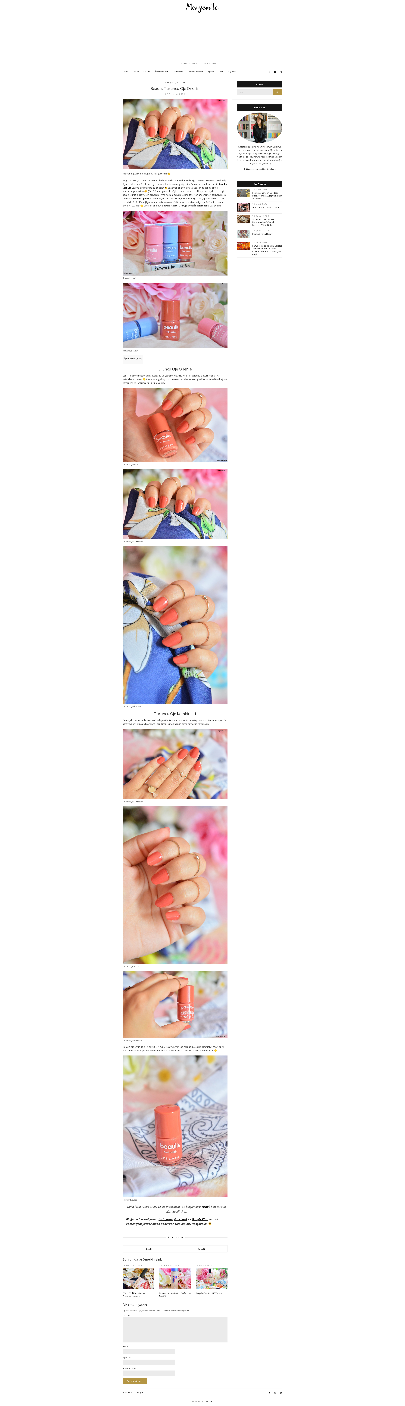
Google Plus (200, 1219)
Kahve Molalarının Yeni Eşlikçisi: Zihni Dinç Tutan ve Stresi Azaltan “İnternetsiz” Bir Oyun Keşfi (267, 250)
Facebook (180, 1219)
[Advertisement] (202, 37)
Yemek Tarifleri (196, 71)
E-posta (127, 1357)
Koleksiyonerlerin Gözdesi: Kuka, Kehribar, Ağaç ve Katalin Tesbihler (267, 195)
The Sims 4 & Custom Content (266, 207)
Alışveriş (232, 71)
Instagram (166, 1219)
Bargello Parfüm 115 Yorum (209, 1293)
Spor (220, 71)
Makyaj (146, 71)
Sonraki (201, 1249)
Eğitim (211, 71)
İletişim (140, 1392)
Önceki (149, 1249)
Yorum (126, 1315)
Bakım (136, 71)
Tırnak (181, 82)
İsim (125, 1346)
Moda (125, 71)
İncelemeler (161, 71)
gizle (139, 358)
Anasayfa (127, 1392)
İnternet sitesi (129, 1368)
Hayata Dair (178, 71)
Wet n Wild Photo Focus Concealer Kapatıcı (134, 1294)
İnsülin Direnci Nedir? (262, 233)
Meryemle (207, 1401)
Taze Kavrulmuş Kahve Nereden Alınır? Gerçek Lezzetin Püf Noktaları (263, 222)
